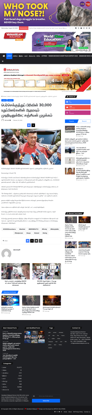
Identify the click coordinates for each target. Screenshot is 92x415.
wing (45, 233)
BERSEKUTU (34, 229)
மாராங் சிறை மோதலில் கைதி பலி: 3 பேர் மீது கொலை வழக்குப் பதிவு (84, 252)
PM (65, 341)
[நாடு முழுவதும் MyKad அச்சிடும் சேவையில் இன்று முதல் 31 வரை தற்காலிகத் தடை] (41, 341)
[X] (33, 125)
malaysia (50, 341)
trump (60, 344)
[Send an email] (10, 120)
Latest (9, 56)
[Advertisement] (78, 196)
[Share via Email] (36, 241)
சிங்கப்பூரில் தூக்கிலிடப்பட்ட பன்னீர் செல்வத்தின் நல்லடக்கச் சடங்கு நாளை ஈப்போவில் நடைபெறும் (83, 161)
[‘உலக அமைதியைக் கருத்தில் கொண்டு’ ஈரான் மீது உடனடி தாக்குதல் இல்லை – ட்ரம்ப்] (70, 150)
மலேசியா (15, 56)
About (70, 411)
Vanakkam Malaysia (31, 409)
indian (53, 338)
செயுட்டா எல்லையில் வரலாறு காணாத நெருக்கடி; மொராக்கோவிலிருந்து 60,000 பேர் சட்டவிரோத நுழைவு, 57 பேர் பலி (83, 130)
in (48, 338)
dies (53, 335)
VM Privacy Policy (78, 411)
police (49, 344)
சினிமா (38, 56)
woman (50, 347)
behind (22, 229)
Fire (58, 335)
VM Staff (7, 120)
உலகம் (26, 56)
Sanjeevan (19, 233)
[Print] (40, 241)
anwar (54, 332)
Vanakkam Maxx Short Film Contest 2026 (63, 56)
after (49, 332)
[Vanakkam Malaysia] (15, 36)
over (61, 341)
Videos (4, 370)
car (49, 335)
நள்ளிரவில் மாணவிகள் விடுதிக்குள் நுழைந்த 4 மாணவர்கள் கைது (7, 309)
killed (58, 338)
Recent (84, 121)
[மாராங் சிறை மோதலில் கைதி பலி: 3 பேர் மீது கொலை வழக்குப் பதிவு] (85, 244)
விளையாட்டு (32, 56)
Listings (44, 56)
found (62, 335)
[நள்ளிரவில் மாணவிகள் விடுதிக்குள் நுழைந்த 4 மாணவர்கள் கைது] (10, 300)
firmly (45, 229)
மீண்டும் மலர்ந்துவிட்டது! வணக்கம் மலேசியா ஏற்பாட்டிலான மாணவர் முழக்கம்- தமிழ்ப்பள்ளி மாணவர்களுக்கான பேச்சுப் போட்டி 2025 (76, 141)
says (29, 233)
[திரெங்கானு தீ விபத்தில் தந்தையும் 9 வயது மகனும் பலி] (52, 300)
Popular (71, 121)
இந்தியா (21, 56)
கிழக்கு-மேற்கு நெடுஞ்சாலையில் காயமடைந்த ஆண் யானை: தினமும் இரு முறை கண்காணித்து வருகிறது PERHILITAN (31, 309)
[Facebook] (29, 125)
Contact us (87, 411)
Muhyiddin (55, 229)
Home (4, 96)
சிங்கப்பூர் (4, 381)
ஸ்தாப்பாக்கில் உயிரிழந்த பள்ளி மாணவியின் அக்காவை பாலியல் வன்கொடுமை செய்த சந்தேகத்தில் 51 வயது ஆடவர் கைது (70, 255)
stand (37, 233)
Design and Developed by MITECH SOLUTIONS (52, 409)
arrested (61, 332)
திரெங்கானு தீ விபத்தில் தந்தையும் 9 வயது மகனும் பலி (42, 28)
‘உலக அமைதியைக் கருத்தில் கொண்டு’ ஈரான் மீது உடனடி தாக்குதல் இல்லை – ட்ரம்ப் (83, 150)
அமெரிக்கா (5, 373)
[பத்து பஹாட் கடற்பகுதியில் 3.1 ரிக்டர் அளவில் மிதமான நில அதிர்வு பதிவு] (27, 341)
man (56, 341)
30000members (10, 229)
